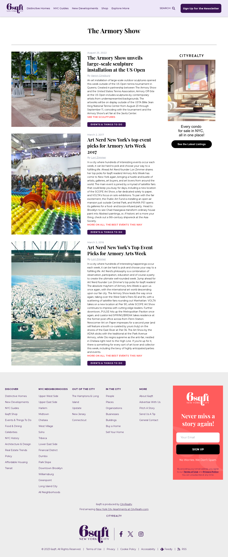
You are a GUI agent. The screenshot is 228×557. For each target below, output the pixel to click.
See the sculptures (101, 117)
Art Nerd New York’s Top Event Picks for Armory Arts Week (120, 250)
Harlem (43, 408)
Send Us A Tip (147, 414)
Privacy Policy (210, 472)
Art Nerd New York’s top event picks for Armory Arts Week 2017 (119, 146)
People (110, 396)
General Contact (148, 420)
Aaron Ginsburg (100, 75)
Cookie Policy (128, 549)
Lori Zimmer (98, 157)
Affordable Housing (16, 462)
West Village (46, 426)
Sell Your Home (115, 432)
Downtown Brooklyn (51, 468)
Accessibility (148, 549)
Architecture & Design (18, 444)
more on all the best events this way (114, 355)
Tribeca (43, 438)
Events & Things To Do (106, 124)
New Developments (85, 8)
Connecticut (79, 420)
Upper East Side (48, 402)
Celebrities (11, 432)
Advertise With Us (149, 402)
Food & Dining (13, 426)
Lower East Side (48, 444)
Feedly (168, 549)
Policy (8, 456)
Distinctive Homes (38, 8)
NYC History (12, 438)
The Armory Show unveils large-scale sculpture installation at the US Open (116, 64)
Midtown (44, 414)
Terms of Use (190, 472)
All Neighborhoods (49, 492)
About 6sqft (146, 396)
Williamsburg (46, 474)
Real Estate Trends (16, 450)
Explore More (120, 8)
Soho (42, 432)
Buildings (111, 420)
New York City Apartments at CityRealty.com (122, 509)
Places (109, 402)
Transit (9, 468)
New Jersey (79, 414)
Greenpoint (45, 480)
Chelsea (43, 420)
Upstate (76, 408)
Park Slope (45, 462)
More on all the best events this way (114, 224)
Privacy (111, 549)
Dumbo (43, 456)
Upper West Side (48, 396)
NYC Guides (61, 8)
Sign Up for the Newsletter (201, 8)
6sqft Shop (11, 414)
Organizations (114, 408)
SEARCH (165, 8)
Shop (104, 8)
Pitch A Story (147, 408)
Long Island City (48, 486)
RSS (184, 549)
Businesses (112, 414)
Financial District (48, 450)
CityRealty (126, 504)
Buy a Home (113, 426)
